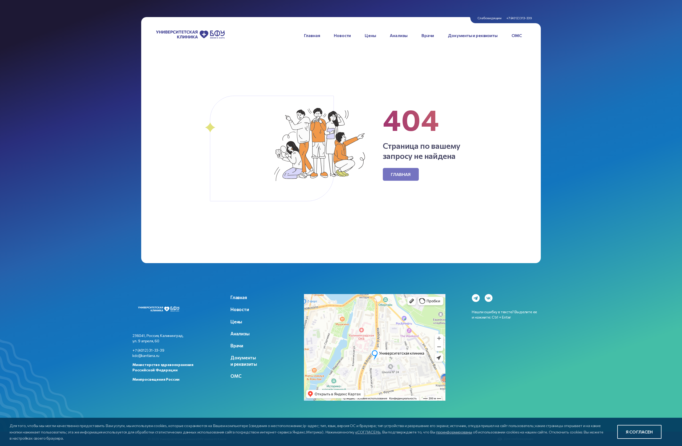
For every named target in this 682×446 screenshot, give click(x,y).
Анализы (240, 333)
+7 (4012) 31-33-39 (148, 350)
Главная (401, 174)
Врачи (236, 345)
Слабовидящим (489, 18)
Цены (236, 321)
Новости (239, 309)
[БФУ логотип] (190, 35)
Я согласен (639, 431)
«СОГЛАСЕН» (367, 431)
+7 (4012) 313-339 (519, 18)
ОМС (235, 376)
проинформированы (454, 431)
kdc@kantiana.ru (145, 355)
